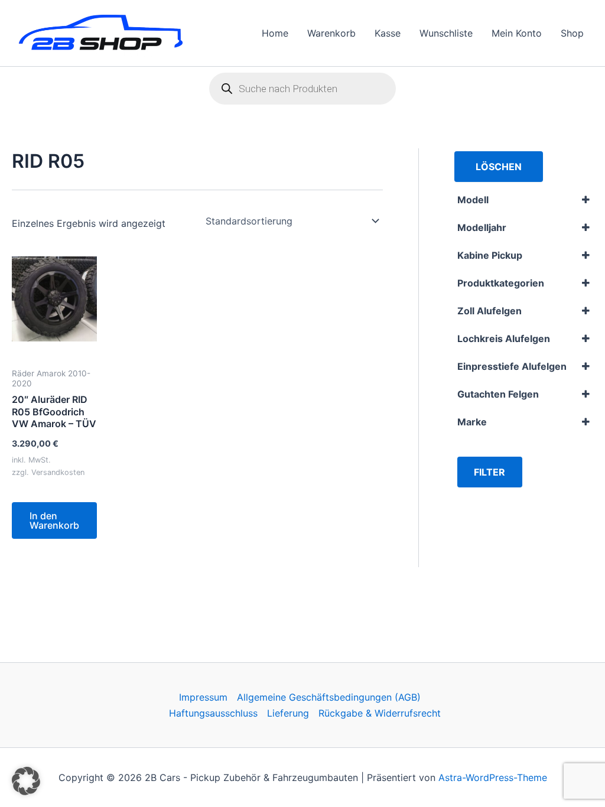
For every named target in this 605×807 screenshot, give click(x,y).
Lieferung (288, 713)
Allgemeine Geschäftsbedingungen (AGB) (329, 697)
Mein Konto (517, 33)
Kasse (388, 33)
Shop (572, 33)
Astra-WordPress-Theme (492, 777)
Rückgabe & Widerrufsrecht (379, 713)
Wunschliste (446, 33)
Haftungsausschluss (213, 713)
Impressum (203, 697)
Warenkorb (331, 33)
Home (275, 33)
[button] (26, 781)
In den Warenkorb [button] (54, 520)
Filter (489, 472)
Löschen (499, 167)
